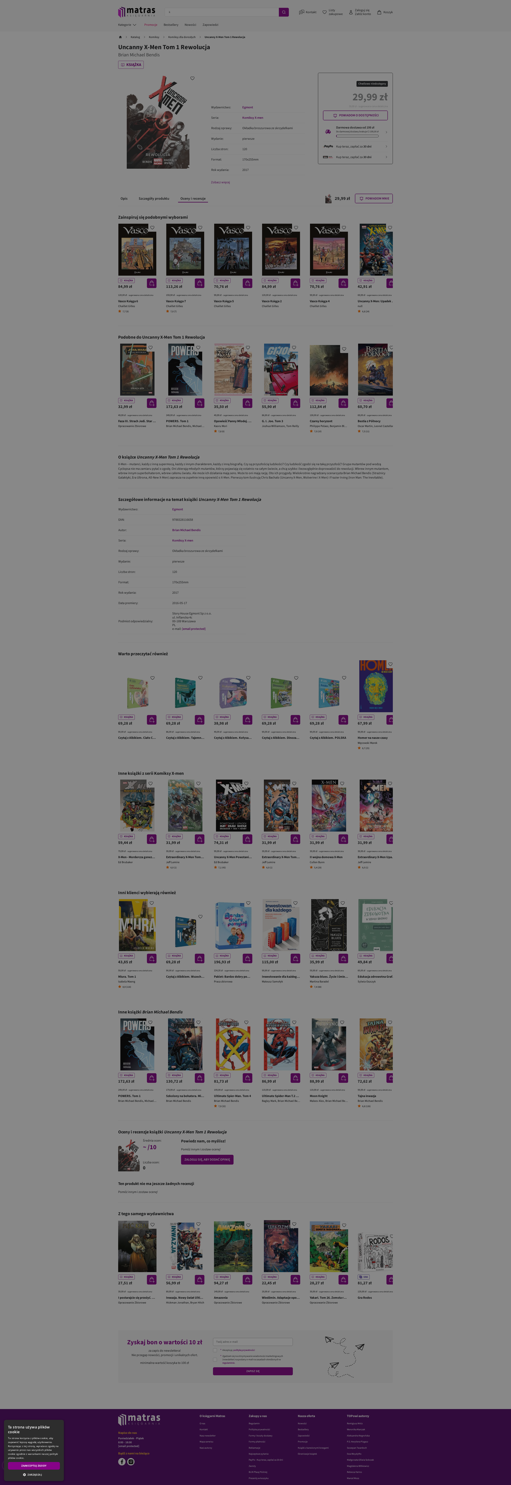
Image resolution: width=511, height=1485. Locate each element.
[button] (34, 1474)
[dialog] (34, 1450)
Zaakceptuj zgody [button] (33, 1465)
